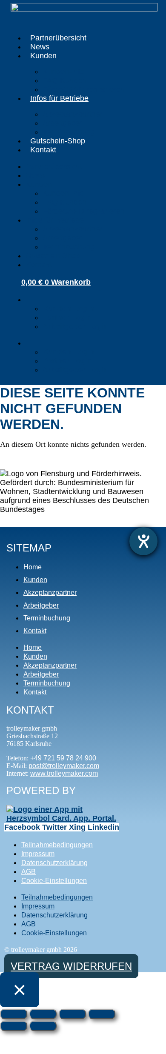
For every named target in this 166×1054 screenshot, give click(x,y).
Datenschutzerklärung (54, 862)
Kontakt (43, 150)
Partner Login (67, 317)
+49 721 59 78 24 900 (63, 758)
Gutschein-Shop (57, 141)
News (39, 47)
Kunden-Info (63, 71)
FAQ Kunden (64, 80)
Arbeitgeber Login (76, 326)
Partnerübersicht (58, 38)
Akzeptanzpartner (73, 114)
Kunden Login (68, 308)
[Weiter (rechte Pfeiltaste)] (43, 1026)
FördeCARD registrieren (84, 89)
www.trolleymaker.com (64, 773)
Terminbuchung (69, 132)
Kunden (43, 55)
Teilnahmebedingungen (57, 844)
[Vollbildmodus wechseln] (43, 1014)
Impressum (37, 853)
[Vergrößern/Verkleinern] (13, 1014)
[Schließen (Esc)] (101, 1014)
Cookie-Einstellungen (54, 880)
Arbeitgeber (62, 123)
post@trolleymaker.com (64, 765)
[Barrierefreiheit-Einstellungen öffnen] (143, 541)
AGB (28, 871)
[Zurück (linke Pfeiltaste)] (13, 1026)
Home (32, 567)
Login (33, 302)
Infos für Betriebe (59, 98)
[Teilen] (72, 1014)
